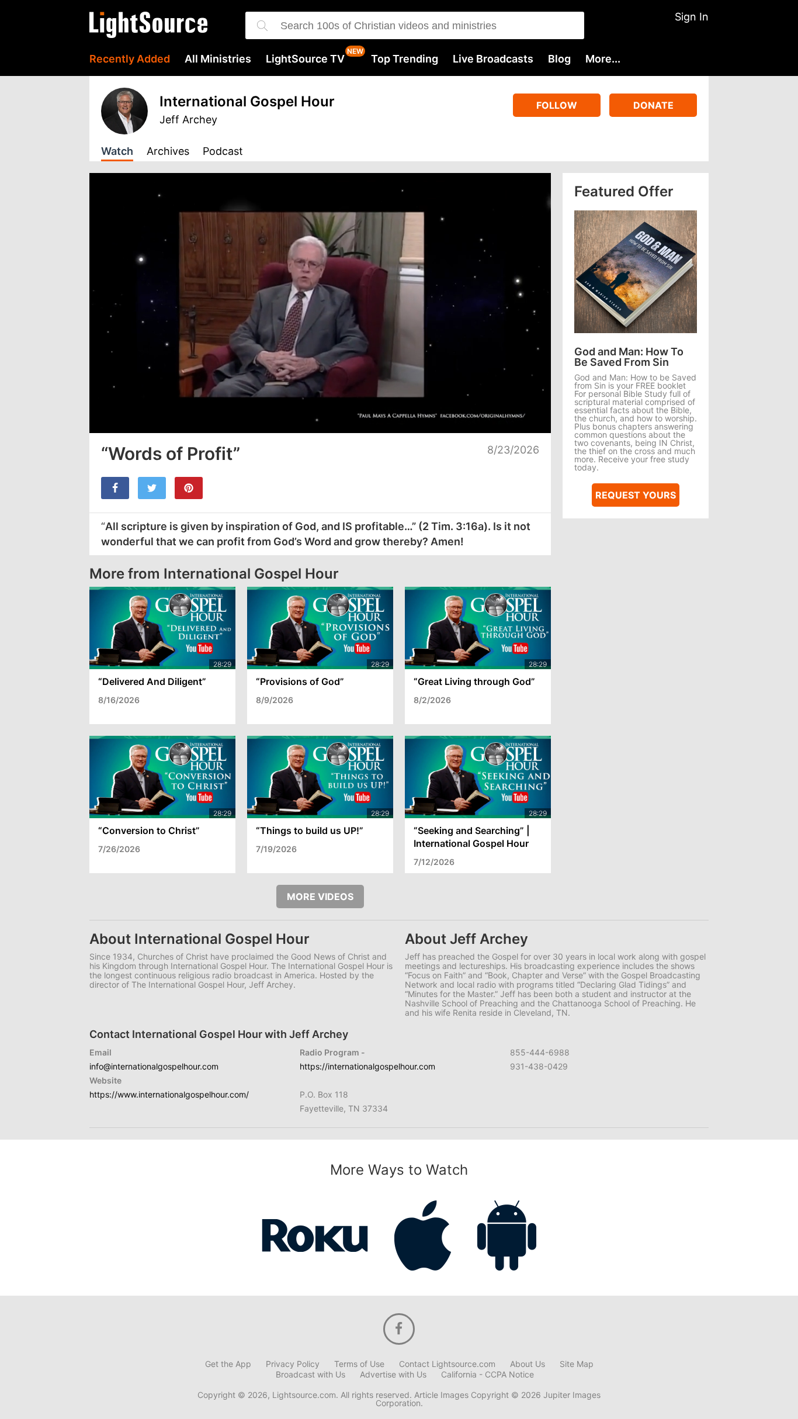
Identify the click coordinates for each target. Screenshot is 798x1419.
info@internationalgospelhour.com (153, 1066)
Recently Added (129, 59)
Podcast (223, 151)
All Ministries (218, 59)
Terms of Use (359, 1364)
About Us (527, 1364)
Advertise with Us (393, 1374)
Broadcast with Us (310, 1374)
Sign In (692, 17)
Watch (117, 151)
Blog (559, 59)
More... (602, 59)
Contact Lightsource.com (447, 1364)
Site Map (577, 1364)
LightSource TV (305, 59)
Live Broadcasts (493, 59)
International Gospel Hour (247, 101)
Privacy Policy (293, 1364)
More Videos (320, 896)
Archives (168, 151)
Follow (556, 105)
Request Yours (635, 495)
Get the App (228, 1364)
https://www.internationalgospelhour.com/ (169, 1094)
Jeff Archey (188, 119)
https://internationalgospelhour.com (367, 1066)
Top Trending (404, 59)
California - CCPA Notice (487, 1374)
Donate (653, 105)
